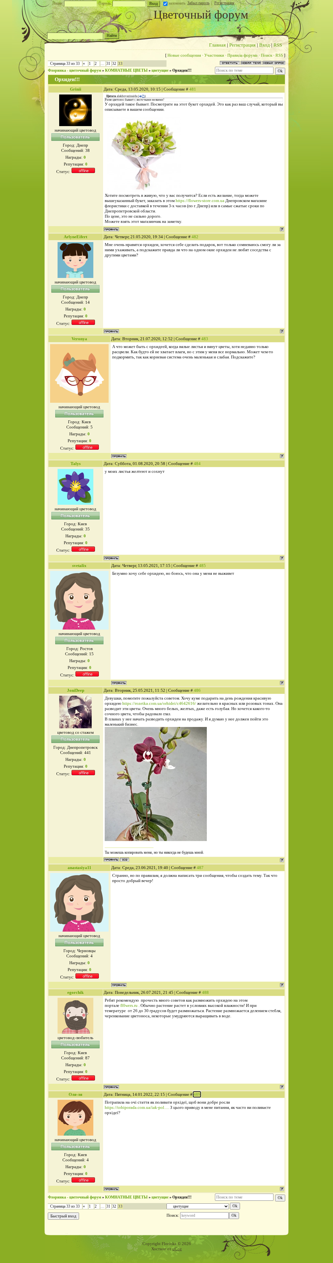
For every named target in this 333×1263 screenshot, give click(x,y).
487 (200, 867)
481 (192, 89)
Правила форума (242, 55)
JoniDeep (75, 690)
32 (114, 63)
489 (196, 1094)
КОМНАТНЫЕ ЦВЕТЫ (126, 70)
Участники (214, 55)
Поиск (266, 55)
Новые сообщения (184, 55)
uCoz (177, 1248)
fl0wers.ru (129, 1005)
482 (195, 236)
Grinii (75, 89)
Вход (264, 45)
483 (204, 338)
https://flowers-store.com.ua (200, 200)
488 (205, 992)
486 (197, 690)
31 (108, 63)
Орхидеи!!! (182, 70)
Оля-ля (75, 1094)
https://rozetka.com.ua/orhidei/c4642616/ (159, 703)
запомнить (176, 3)
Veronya (79, 338)
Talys (76, 463)
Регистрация (224, 3)
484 (197, 463)
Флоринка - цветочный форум (74, 70)
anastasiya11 (79, 867)
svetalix (79, 565)
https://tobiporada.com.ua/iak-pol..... (137, 1107)
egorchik (75, 992)
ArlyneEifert (75, 236)
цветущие (160, 70)
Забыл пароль (198, 3)
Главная (217, 45)
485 (202, 565)
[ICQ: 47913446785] (124, 860)
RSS (277, 45)
